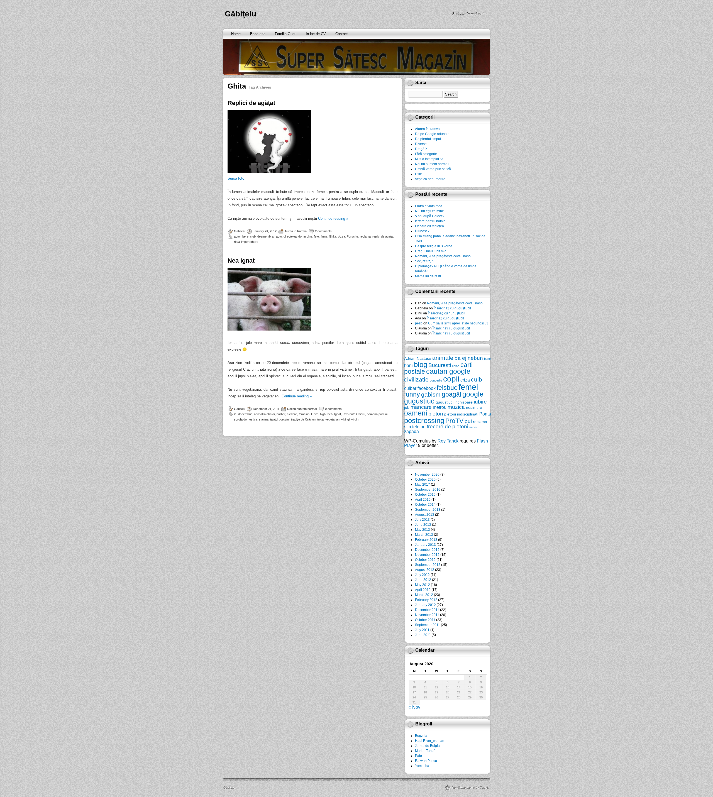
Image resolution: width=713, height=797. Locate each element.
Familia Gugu (285, 34)
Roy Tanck (448, 441)
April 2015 (423, 500)
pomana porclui (377, 414)
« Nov (414, 707)
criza (465, 379)
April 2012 (423, 590)
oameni (415, 413)
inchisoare (464, 402)
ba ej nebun (469, 358)
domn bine (305, 236)
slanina (263, 419)
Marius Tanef (424, 751)
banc (487, 358)
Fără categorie (426, 154)
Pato (418, 756)
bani (408, 365)
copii (451, 379)
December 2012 (427, 550)
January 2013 (425, 545)
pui (468, 421)
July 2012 (422, 575)
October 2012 (425, 560)
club (253, 236)
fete (316, 236)
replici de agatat (383, 236)
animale (442, 358)
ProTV (454, 420)
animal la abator (264, 414)
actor (237, 236)
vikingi (345, 419)
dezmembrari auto (269, 236)
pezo (419, 323)
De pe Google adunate (432, 134)
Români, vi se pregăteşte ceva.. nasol (443, 256)
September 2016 (427, 490)
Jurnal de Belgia (427, 746)
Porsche (352, 236)
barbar (281, 414)
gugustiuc (419, 401)
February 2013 (426, 540)
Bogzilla (421, 736)
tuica (320, 419)
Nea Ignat (241, 260)
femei (468, 387)
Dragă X (421, 149)
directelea (290, 236)
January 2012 (425, 605)
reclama (365, 236)
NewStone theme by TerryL (470, 787)
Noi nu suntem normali (302, 408)
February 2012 (426, 600)
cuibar (410, 388)
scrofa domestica (245, 419)
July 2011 (422, 630)
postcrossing (424, 420)
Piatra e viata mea (428, 206)
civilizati (292, 414)
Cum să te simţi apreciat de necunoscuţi (458, 323)
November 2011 (427, 615)
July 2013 (422, 520)
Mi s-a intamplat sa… (431, 159)
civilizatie (416, 379)
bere (245, 236)
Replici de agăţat (251, 102)
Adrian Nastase (417, 358)
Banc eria (257, 34)
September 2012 (427, 565)
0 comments (333, 408)
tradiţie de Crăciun (303, 419)
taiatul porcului (279, 419)
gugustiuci (444, 402)
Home (236, 34)
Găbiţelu (240, 13)
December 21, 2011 (266, 408)
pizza (341, 236)
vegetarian (332, 419)
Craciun (304, 414)
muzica (456, 407)
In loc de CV (316, 34)
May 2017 (422, 484)
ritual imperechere (246, 241)
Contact (341, 34)
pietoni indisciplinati (461, 414)
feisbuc (447, 387)
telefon (419, 426)
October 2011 (425, 620)
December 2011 (427, 610)
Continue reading (333, 218)
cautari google (448, 371)
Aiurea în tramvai (295, 231)
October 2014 (425, 505)
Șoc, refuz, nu (425, 261)
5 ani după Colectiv (429, 216)
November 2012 (427, 555)
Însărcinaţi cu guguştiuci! (452, 308)
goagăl (451, 394)
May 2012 (422, 585)
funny (412, 394)
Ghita (332, 236)
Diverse (421, 144)
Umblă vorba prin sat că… (434, 169)
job (406, 407)
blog (420, 364)
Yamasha (422, 766)
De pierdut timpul (428, 139)
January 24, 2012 (265, 231)
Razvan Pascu (426, 761)
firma (324, 236)
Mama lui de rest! (428, 276)
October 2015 (425, 495)
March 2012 (424, 595)
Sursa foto (236, 178)
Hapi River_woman (429, 741)
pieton (435, 414)
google (473, 394)
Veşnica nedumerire (430, 179)
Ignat (337, 414)
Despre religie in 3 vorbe (433, 246)
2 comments (323, 231)
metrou (439, 407)
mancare (421, 407)
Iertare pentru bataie (430, 221)
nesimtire (474, 407)
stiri (407, 426)
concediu (436, 380)
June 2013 (423, 525)
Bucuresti (439, 365)
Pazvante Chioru (354, 414)
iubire (480, 402)
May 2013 (422, 530)
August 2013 (424, 515)
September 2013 (427, 510)
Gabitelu (239, 231)
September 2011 (427, 625)
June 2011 (423, 635)
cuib (476, 379)
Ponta (485, 413)
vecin (473, 427)
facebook (426, 388)
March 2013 (424, 535)
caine (455, 366)
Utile (418, 174)
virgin (354, 419)
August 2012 (424, 570)
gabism (431, 394)
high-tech (326, 414)
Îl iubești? (422, 231)
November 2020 (427, 474)
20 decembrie (243, 414)
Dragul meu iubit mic (430, 251)
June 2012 (423, 580)
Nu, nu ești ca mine (429, 211)
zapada (411, 431)
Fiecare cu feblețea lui (431, 226)
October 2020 (425, 479)
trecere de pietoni (447, 426)
